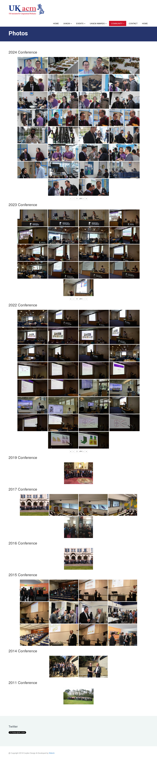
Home (56, 23)
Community (117, 23)
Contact (133, 23)
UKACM (66, 23)
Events (80, 23)
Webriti (51, 753)
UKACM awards (97, 23)
